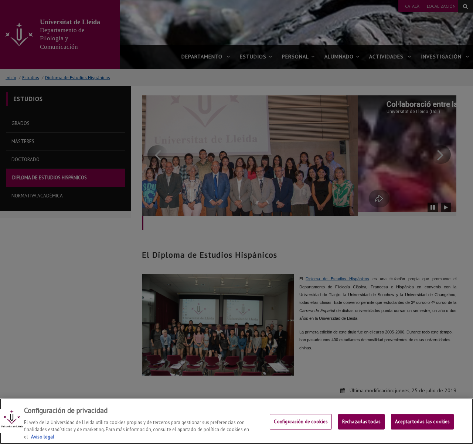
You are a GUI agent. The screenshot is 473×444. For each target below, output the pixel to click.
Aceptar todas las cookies (422, 421)
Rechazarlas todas (361, 421)
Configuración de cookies (301, 421)
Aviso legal (42, 436)
